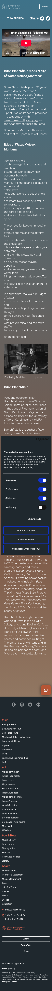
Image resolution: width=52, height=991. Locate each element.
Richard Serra (9, 809)
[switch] (42, 489)
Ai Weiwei (6, 830)
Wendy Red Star (10, 805)
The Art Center (9, 871)
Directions (7, 750)
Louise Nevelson (10, 801)
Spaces (5, 891)
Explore (5, 745)
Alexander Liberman (12, 797)
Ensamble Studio (10, 789)
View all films (15, 18)
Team (4, 883)
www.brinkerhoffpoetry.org (21, 120)
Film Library (8, 844)
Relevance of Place (11, 857)
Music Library (8, 840)
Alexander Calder (10, 772)
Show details (34, 519)
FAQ (4, 762)
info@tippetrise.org (15, 910)
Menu (45, 7)
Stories (5, 900)
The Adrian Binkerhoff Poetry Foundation (14, 928)
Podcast (6, 853)
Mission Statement (11, 879)
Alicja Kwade (8, 784)
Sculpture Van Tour (11, 729)
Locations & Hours (11, 741)
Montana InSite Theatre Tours (16, 737)
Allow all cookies (26, 530)
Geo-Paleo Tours (10, 733)
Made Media (16, 972)
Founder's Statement (12, 875)
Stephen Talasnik (10, 818)
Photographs (8, 848)
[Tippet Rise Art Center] (11, 6)
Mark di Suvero (9, 814)
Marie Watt (7, 826)
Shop (26, 951)
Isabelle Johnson (10, 793)
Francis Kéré (8, 780)
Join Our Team (9, 887)
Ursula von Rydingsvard (13, 822)
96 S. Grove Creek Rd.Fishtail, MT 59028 (15, 917)
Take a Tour (26, 945)
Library (5, 861)
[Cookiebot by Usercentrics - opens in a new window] (37, 440)
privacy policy (27, 467)
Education (7, 904)
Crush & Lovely (29, 972)
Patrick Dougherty (11, 776)
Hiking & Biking (9, 725)
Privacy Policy (8, 968)
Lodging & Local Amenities (15, 758)
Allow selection (26, 540)
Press (5, 896)
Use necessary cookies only (26, 549)
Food (4, 754)
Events (26, 939)
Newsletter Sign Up (46, 690)
